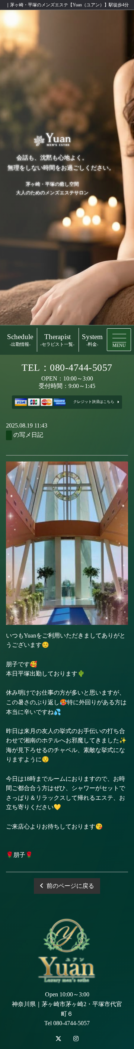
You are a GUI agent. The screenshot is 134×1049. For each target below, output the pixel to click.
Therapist (57, 340)
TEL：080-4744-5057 (67, 367)
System (92, 340)
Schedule (20, 340)
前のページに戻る (70, 886)
